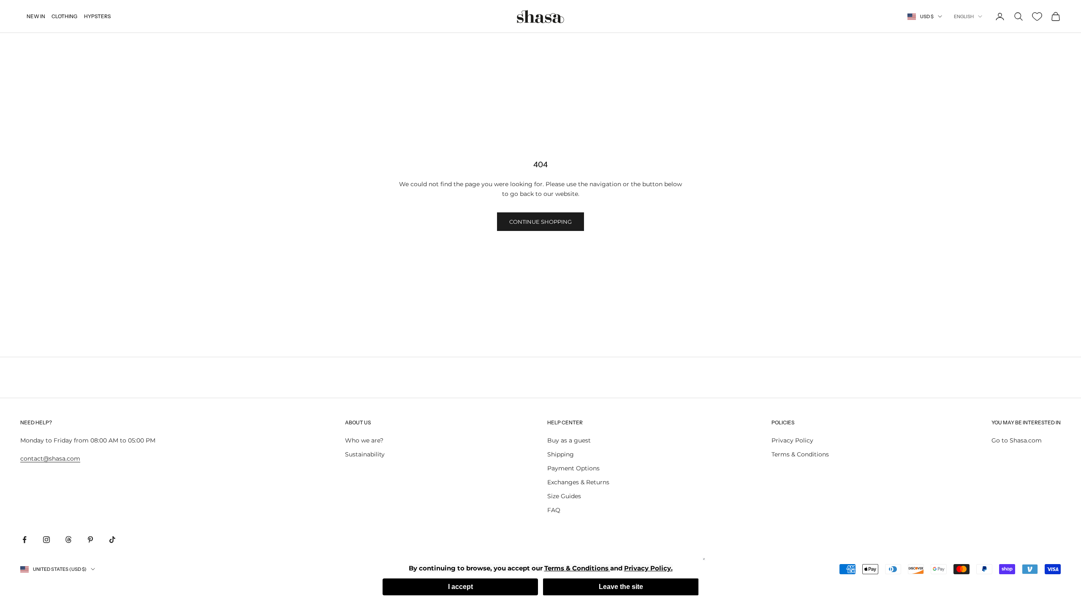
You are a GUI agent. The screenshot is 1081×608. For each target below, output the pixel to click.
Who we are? (364, 440)
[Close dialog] (704, 559)
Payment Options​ (573, 468)
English (964, 16)
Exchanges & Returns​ (578, 482)
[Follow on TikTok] (112, 539)
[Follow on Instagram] (46, 539)
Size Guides (564, 496)
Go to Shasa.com (1016, 440)
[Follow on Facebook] (24, 539)
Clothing (64, 16)
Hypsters (97, 16)
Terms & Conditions (800, 454)
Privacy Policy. (648, 568)
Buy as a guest (569, 440)
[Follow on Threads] (68, 539)
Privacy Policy (792, 440)
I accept (460, 586)
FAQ (553, 510)
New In (36, 16)
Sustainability (365, 454)
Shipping (560, 454)
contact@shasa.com (50, 458)
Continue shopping (540, 221)
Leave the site (621, 586)
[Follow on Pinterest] (90, 539)
